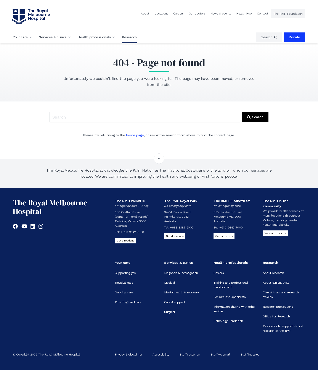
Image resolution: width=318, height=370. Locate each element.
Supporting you (125, 273)
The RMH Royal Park (180, 201)
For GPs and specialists (230, 297)
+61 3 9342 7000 (132, 232)
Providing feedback (128, 302)
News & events (220, 13)
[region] (269, 37)
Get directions (125, 240)
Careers (178, 13)
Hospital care (124, 282)
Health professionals (94, 37)
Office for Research (276, 316)
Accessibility (161, 354)
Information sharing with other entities (234, 309)
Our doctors (197, 13)
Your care (20, 37)
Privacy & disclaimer (128, 354)
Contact (262, 13)
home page (135, 135)
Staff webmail (220, 354)
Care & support (174, 302)
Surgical (169, 312)
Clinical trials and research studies (281, 295)
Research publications (278, 306)
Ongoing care (124, 292)
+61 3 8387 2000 (182, 227)
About (145, 13)
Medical (169, 282)
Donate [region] (294, 37)
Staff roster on (190, 354)
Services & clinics (52, 37)
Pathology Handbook (228, 321)
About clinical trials (276, 282)
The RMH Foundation (288, 13)
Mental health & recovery (181, 292)
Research (129, 37)
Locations (161, 13)
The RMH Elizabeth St (232, 201)
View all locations (275, 233)
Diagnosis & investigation (181, 273)
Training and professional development (231, 285)
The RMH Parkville (130, 201)
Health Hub (244, 13)
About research (273, 273)
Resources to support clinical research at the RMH (283, 328)
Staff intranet (250, 354)
